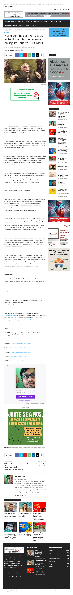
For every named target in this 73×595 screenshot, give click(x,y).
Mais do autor (25, 500)
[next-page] (45, 500)
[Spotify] (60, 9)
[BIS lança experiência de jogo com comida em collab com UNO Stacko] (25, 527)
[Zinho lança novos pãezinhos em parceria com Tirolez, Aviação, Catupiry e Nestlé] (52, 174)
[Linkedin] (58, 9)
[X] (63, 9)
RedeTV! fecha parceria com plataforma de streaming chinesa (62, 183)
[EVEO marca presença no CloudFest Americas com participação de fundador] (10, 507)
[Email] (37, 55)
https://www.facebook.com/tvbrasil (21, 343)
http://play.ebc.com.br (10, 315)
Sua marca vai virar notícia (18, 4)
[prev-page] (43, 500)
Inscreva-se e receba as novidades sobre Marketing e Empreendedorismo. (59, 32)
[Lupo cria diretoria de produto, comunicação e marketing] (25, 507)
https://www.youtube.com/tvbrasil (20, 356)
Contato (10, 6)
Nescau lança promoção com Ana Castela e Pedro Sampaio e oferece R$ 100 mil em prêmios (39, 516)
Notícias (20, 21)
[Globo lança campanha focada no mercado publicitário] (52, 167)
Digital (50, 553)
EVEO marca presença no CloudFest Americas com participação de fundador (10, 516)
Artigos (28, 21)
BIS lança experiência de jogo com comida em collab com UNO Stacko (25, 534)
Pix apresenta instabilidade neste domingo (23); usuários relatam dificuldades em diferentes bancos (10, 536)
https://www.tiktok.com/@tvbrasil (18, 360)
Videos (60, 21)
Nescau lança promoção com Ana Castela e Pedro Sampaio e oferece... (63, 132)
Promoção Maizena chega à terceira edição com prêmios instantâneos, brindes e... (63, 191)
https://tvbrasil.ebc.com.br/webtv (26, 320)
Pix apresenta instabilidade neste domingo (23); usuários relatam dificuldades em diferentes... (62, 141)
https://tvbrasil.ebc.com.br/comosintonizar (16, 305)
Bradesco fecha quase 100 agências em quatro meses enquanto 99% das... (63, 159)
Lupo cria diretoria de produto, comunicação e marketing (25, 515)
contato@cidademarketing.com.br (13, 573)
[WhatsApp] (66, 9)
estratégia (19, 447)
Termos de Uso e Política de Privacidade (55, 4)
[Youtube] (69, 9)
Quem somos (6, 4)
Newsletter (41, 4)
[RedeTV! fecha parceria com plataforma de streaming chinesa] (52, 183)
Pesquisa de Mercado (54, 558)
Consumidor (52, 561)
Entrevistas (8, 25)
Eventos (21, 25)
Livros (15, 25)
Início (5, 29)
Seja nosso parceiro (31, 4)
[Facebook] (52, 9)
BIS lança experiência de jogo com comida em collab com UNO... (63, 150)
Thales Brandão (10, 50)
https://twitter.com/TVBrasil (17, 348)
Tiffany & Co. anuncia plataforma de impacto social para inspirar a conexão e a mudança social (13, 466)
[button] (67, 24)
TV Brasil (42, 447)
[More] (42, 55)
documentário (12, 447)
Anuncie (5, 6)
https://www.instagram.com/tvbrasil (21, 352)
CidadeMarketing (10, 21)
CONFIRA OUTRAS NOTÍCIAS (12, 500)
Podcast (53, 21)
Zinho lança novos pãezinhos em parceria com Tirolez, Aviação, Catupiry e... (63, 175)
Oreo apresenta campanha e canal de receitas (36, 465)
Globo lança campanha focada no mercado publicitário (63, 166)
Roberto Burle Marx (33, 447)
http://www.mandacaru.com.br (21, 479)
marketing (25, 447)
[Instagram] (55, 9)
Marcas (51, 566)
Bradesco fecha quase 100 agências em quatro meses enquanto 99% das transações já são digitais (39, 536)
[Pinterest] (25, 55)
